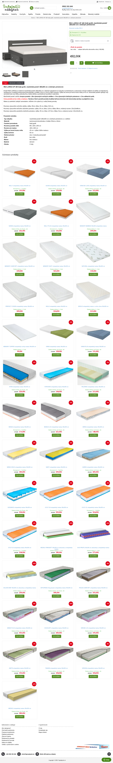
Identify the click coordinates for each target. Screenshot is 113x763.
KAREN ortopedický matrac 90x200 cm (93, 467)
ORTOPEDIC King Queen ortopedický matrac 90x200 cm (56, 587)
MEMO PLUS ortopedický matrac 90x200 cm (19, 628)
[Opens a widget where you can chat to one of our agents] (106, 760)
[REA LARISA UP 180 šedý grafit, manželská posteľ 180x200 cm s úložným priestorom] (7, 73)
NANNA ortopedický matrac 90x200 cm (20, 226)
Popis (5, 83)
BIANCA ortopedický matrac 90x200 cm (20, 427)
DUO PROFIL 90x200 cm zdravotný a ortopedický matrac (93, 547)
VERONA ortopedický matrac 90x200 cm (93, 668)
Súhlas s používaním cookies (10, 744)
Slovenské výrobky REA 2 (76, 28)
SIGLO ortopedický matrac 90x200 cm (56, 306)
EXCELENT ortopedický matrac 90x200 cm (56, 628)
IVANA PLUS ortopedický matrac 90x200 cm (93, 346)
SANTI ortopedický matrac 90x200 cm (56, 467)
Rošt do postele (76, 47)
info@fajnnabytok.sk (67, 8)
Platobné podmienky (8, 734)
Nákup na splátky (7, 742)
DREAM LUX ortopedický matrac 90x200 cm (93, 628)
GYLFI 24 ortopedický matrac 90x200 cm (19, 547)
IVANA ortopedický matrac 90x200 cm (56, 346)
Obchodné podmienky (8, 730)
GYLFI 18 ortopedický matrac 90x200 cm (56, 507)
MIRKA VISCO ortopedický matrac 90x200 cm (19, 467)
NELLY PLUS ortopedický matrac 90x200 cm (56, 226)
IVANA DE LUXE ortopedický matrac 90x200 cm (93, 185)
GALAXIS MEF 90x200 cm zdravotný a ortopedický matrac (19, 587)
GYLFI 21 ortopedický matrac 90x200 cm (93, 507)
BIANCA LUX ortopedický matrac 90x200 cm (56, 427)
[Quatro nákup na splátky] (92, 748)
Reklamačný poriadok (8, 738)
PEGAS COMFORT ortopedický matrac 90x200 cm (93, 587)
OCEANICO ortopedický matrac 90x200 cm (20, 507)
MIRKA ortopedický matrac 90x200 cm (93, 427)
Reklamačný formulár (8, 740)
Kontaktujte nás (43, 730)
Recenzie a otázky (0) (16, 83)
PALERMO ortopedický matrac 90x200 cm (93, 386)
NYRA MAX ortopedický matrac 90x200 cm (56, 386)
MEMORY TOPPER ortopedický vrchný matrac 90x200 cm (19, 346)
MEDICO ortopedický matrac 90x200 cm (19, 708)
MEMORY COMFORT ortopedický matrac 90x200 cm (20, 266)
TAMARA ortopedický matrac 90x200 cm (56, 668)
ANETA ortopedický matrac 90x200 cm (19, 668)
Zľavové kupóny (6, 736)
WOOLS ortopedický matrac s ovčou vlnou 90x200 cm (93, 306)
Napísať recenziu (93, 68)
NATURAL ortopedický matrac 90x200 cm (93, 266)
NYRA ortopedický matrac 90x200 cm (19, 386)
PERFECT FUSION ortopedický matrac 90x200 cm (20, 306)
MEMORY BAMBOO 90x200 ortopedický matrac (93, 226)
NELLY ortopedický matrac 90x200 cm (19, 185)
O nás (40, 728)
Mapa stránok (43, 732)
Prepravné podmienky (8, 732)
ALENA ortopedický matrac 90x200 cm (56, 185)
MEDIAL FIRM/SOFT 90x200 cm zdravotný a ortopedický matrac (56, 548)
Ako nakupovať (6, 728)
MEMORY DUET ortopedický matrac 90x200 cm (56, 266)
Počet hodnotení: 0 (83, 68)
